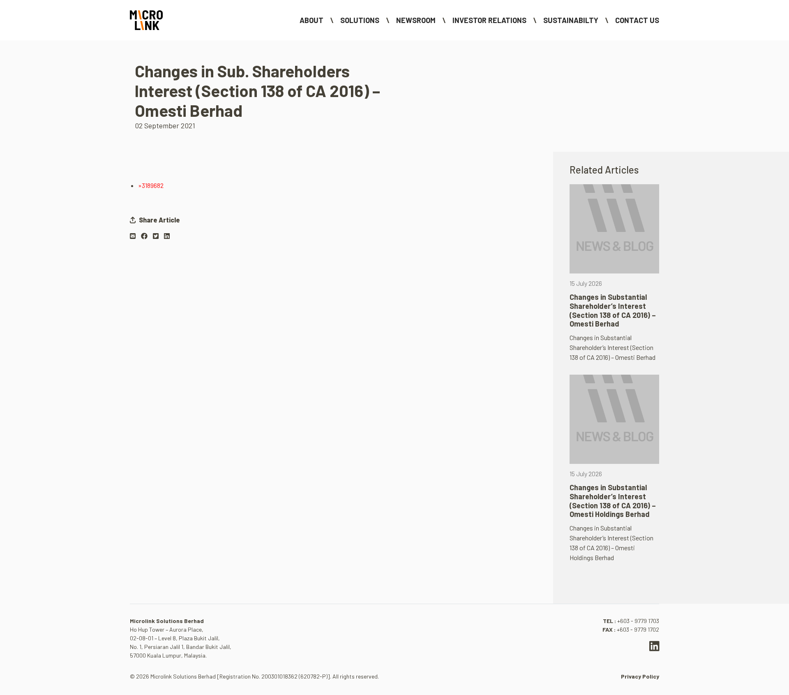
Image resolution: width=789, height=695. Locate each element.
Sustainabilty (570, 20)
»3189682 (151, 185)
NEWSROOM (416, 20)
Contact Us (637, 20)
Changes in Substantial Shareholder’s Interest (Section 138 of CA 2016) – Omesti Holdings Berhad (613, 501)
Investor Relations (489, 20)
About (311, 20)
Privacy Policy (640, 676)
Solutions (359, 20)
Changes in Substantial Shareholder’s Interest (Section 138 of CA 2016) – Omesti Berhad (613, 310)
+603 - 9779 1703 (638, 620)
